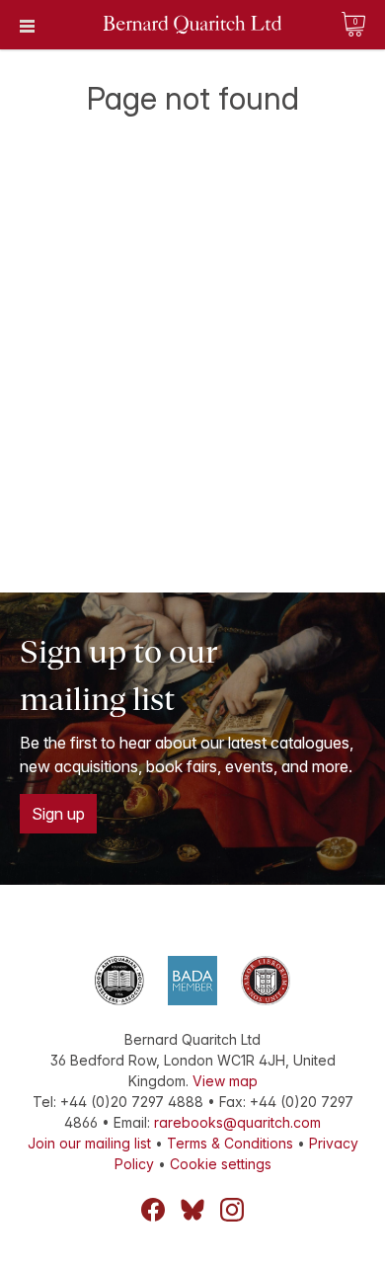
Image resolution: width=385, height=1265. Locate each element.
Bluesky (192, 1210)
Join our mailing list (89, 1143)
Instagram (232, 1210)
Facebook (153, 1210)
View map (225, 1080)
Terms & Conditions (230, 1143)
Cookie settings (220, 1163)
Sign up (58, 814)
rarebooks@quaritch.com (237, 1122)
